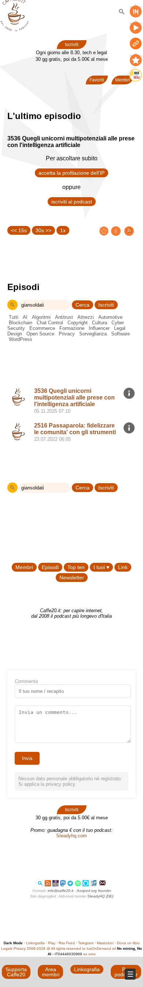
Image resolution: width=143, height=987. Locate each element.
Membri (24, 567)
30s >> (43, 230)
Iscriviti (71, 44)
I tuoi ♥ (101, 567)
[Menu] (130, 974)
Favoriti (96, 80)
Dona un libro (128, 943)
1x (63, 230)
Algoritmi (41, 317)
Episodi (50, 567)
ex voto (89, 954)
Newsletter (71, 577)
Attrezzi (85, 317)
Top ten (76, 567)
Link (123, 567)
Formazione (71, 328)
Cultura (99, 322)
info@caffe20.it (60, 891)
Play (51, 943)
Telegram (86, 943)
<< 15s (19, 230)
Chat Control (50, 322)
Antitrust (64, 317)
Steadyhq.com (71, 835)
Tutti (13, 317)
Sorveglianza (93, 333)
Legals (6, 948)
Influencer (99, 328)
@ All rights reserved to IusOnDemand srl (81, 948)
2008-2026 (36, 948)
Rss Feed (67, 943)
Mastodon (105, 943)
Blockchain (20, 322)
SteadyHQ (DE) (100, 896)
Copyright (77, 322)
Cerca (82, 305)
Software (120, 333)
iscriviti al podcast (71, 202)
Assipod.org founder (94, 891)
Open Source (40, 333)
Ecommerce (42, 328)
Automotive (110, 317)
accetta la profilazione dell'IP (71, 173)
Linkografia (35, 943)
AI (25, 317)
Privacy (67, 333)
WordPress (20, 339)
